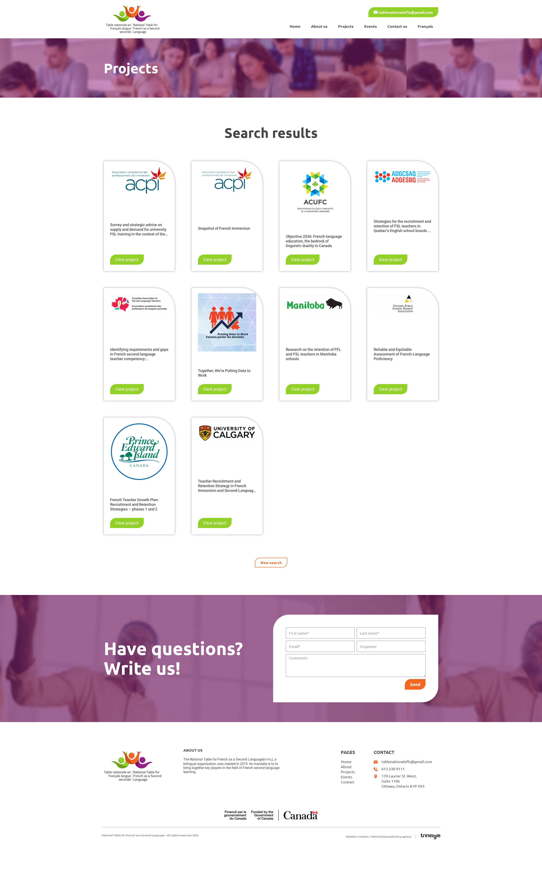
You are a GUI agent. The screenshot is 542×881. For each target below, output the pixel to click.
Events (370, 26)
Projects (346, 26)
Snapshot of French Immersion (224, 228)
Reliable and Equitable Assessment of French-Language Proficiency (402, 354)
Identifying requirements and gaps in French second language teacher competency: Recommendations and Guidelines (139, 354)
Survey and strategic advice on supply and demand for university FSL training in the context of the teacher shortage (138, 230)
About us (319, 26)
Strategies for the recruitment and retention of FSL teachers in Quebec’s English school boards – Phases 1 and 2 (402, 226)
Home (295, 26)
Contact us (397, 26)
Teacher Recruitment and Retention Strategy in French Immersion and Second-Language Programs (226, 486)
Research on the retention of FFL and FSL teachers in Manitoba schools (313, 354)
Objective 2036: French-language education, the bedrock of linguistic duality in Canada (314, 241)
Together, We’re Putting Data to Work (224, 373)
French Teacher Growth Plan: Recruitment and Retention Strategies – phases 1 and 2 (134, 504)
